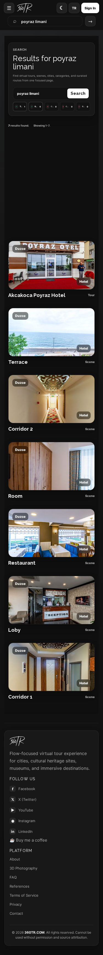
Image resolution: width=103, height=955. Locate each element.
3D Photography (23, 868)
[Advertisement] (51, 183)
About (15, 859)
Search (78, 93)
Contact (16, 913)
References (19, 886)
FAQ (13, 877)
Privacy (16, 904)
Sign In (90, 8)
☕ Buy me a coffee (28, 840)
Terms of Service (24, 895)
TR (74, 8)
